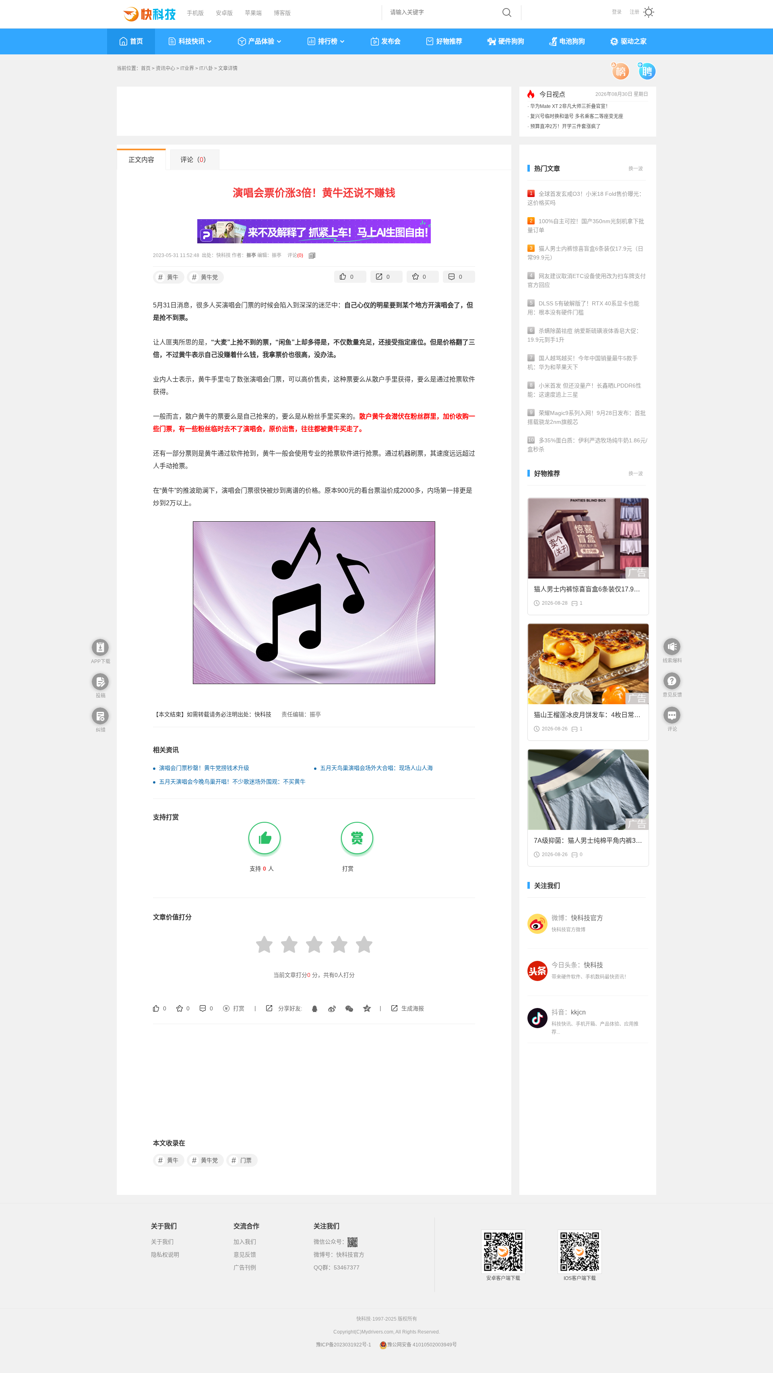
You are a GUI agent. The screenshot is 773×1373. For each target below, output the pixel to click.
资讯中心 (165, 68)
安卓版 (224, 13)
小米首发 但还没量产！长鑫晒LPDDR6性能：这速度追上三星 (584, 390)
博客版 (282, 13)
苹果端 (253, 13)
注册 (634, 12)
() (300, 255)
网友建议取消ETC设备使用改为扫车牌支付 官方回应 (586, 280)
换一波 (635, 169)
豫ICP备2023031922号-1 (343, 1345)
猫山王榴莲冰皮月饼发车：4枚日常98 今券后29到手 (587, 717)
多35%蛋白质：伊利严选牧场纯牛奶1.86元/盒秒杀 (587, 444)
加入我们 (245, 1241)
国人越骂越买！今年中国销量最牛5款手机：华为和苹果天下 (582, 362)
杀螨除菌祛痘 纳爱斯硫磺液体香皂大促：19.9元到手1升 (584, 335)
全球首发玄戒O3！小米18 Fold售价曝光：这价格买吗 (586, 198)
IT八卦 (206, 68)
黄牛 (168, 277)
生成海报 (412, 1008)
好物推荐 (449, 41)
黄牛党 (205, 277)
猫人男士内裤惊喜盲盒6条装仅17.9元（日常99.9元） (585, 253)
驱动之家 (634, 41)
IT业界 (187, 68)
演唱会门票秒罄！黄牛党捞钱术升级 (204, 768)
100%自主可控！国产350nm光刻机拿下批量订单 (585, 225)
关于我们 (162, 1241)
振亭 (251, 255)
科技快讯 (192, 41)
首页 (136, 41)
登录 (617, 12)
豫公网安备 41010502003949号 (422, 1345)
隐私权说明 (165, 1254)
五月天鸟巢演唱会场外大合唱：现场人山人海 (376, 768)
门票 (241, 1160)
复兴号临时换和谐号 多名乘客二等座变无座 (576, 116)
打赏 (238, 1008)
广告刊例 (245, 1267)
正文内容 (141, 159)
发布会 (391, 41)
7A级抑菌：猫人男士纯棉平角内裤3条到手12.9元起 (588, 843)
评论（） (195, 159)
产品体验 (261, 41)
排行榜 (327, 41)
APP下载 (100, 661)
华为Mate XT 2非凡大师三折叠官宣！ (570, 106)
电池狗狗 (572, 41)
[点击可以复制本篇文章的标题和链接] (310, 255)
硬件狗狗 (511, 41)
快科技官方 (350, 1254)
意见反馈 (245, 1254)
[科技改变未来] (144, 12)
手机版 (195, 13)
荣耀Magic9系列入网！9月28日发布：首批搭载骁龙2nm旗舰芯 (586, 417)
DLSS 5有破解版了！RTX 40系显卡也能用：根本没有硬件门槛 (583, 307)
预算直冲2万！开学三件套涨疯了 (565, 126)
